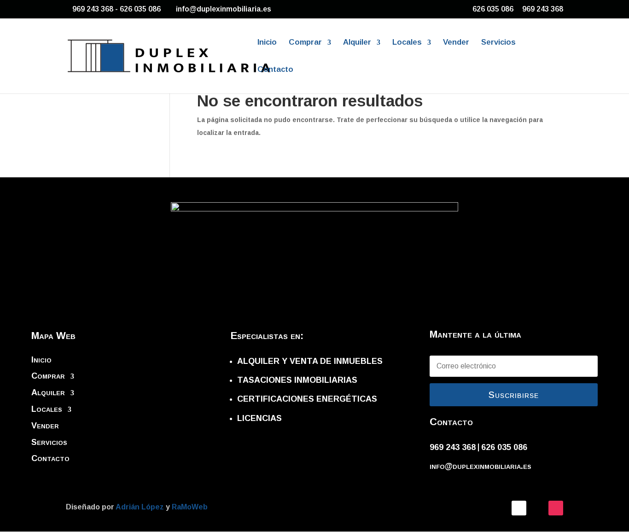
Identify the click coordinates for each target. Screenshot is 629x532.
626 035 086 (492, 9)
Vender (456, 43)
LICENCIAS (259, 418)
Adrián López (141, 507)
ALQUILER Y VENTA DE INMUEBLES (310, 361)
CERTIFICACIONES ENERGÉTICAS (307, 398)
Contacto (275, 70)
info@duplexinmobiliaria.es (480, 466)
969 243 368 (542, 9)
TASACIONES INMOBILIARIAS (297, 380)
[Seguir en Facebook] (519, 508)
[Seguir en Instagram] (555, 508)
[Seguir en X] (537, 508)
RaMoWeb (190, 507)
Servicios (498, 43)
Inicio (267, 43)
